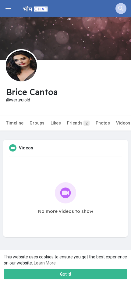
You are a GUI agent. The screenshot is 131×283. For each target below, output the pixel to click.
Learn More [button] (45, 263)
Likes (56, 123)
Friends (77, 123)
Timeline (14, 123)
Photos (103, 123)
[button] (120, 8)
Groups (37, 123)
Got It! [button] (65, 274)
